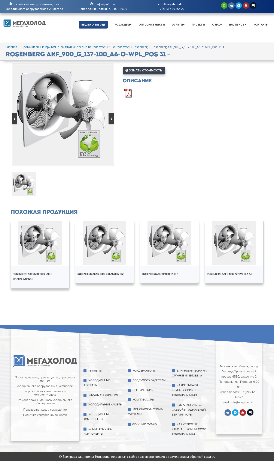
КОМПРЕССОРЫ (143, 399)
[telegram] (238, 5)
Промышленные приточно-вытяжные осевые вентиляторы (64, 47)
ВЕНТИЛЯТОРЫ (143, 390)
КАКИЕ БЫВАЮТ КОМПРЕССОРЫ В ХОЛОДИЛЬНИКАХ (185, 390)
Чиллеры (94, 370)
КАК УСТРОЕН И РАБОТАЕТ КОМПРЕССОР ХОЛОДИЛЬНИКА (189, 429)
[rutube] (253, 5)
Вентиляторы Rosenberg (129, 47)
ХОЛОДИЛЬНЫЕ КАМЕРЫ (105, 404)
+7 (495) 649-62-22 (171, 9)
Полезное (237, 24)
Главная (11, 47)
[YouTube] (246, 5)
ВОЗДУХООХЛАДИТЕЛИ (149, 380)
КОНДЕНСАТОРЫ (144, 370)
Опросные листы (152, 24)
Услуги (177, 24)
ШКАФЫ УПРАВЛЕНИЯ (103, 395)
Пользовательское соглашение (45, 409)
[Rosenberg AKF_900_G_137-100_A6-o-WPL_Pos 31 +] (63, 115)
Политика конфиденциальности (45, 415)
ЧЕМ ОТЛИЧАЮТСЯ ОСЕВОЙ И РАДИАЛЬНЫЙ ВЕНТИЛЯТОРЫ (189, 409)
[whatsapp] (224, 5)
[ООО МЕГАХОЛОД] (24, 23)
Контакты (260, 24)
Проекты (198, 24)
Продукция (121, 24)
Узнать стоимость (145, 70)
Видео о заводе (93, 24)
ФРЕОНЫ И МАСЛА (144, 424)
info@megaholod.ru (171, 4)
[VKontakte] (231, 5)
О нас (216, 24)
